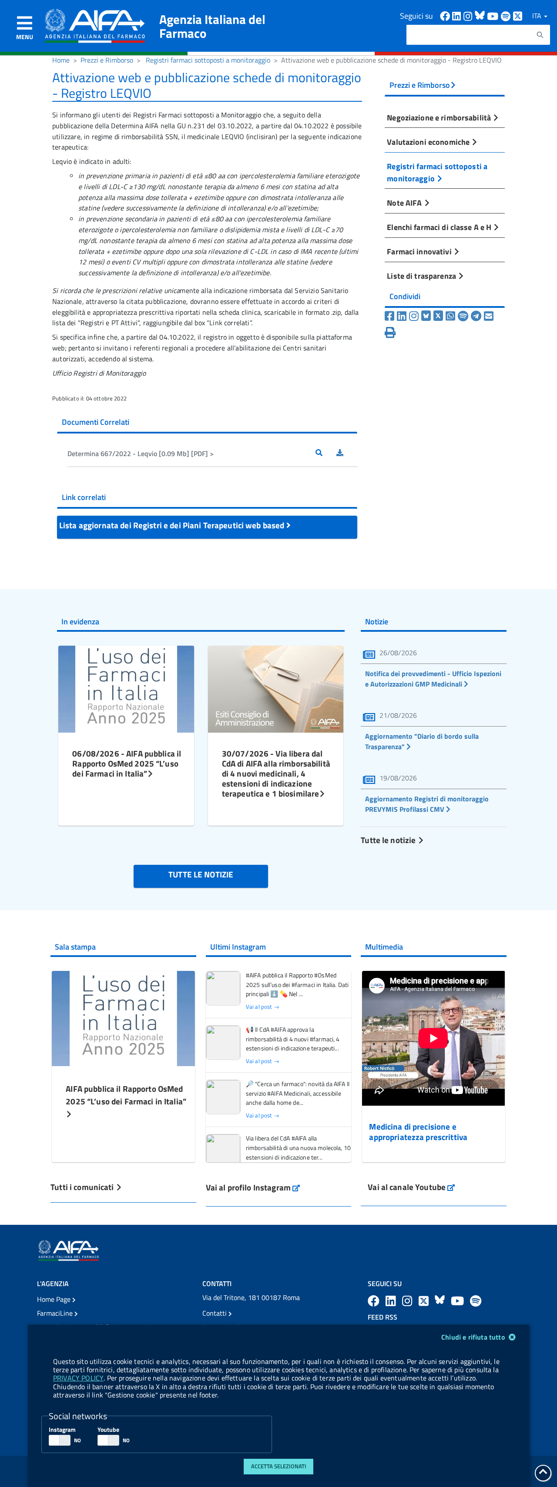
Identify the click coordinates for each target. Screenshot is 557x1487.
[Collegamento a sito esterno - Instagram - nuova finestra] (469, 15)
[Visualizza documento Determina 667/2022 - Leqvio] (325, 453)
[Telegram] (476, 316)
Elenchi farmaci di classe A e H (440, 227)
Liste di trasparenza (422, 276)
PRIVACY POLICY (78, 1378)
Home (61, 60)
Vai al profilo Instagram (253, 1187)
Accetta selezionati (278, 1466)
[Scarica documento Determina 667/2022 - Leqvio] (346, 453)
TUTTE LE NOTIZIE (200, 874)
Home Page (54, 1299)
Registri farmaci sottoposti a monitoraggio (208, 60)
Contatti (215, 1313)
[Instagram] (414, 316)
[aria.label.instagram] (408, 1301)
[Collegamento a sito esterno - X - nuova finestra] (518, 15)
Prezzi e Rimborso (107, 60)
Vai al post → (262, 1007)
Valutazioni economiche (429, 142)
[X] (438, 316)
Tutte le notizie (389, 840)
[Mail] (488, 316)
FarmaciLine (55, 1313)
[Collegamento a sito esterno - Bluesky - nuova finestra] (481, 15)
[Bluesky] (427, 316)
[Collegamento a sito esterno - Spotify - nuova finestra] (507, 15)
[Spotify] (463, 316)
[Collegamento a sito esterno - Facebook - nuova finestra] (446, 15)
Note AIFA (405, 203)
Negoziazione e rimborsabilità (440, 117)
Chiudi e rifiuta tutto (474, 1337)
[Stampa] (390, 332)
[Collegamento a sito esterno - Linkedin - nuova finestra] (457, 15)
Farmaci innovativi (420, 251)
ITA (537, 15)
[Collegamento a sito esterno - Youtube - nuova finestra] (494, 15)
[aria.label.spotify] (475, 1301)
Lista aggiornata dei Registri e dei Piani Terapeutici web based (172, 525)
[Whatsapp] (450, 316)
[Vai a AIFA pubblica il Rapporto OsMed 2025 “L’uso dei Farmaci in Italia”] (123, 1017)
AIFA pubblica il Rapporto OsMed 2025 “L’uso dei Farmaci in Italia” (126, 1094)
